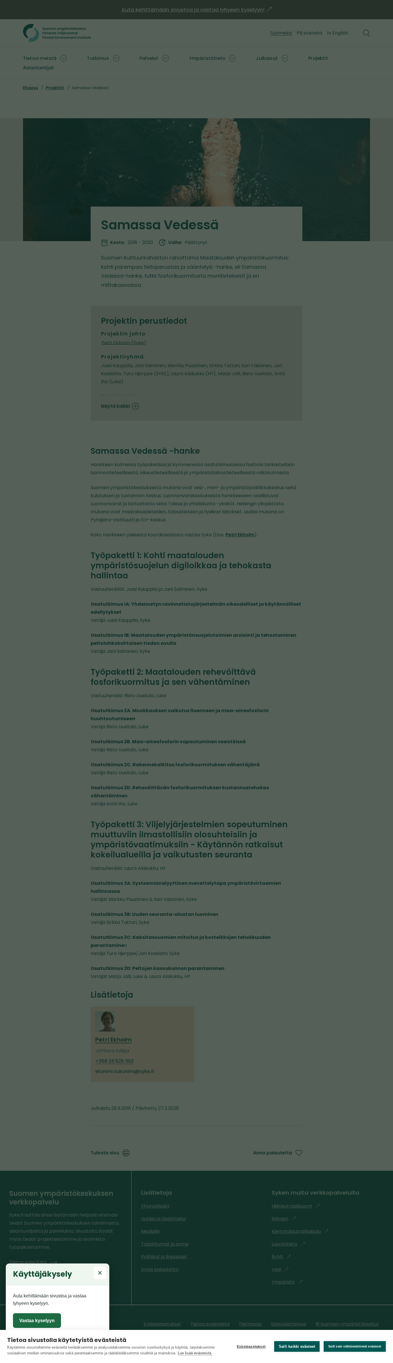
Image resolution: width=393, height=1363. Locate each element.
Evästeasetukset (251, 1347)
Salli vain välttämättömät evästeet (354, 1346)
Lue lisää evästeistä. (195, 1353)
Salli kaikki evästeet (297, 1346)
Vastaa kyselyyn (37, 1320)
